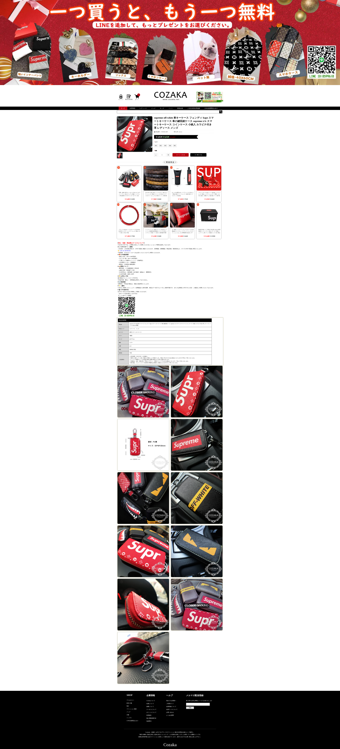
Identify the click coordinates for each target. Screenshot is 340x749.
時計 (128, 706)
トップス (129, 717)
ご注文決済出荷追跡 (193, 108)
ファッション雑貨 (132, 709)
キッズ (162, 108)
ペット (170, 108)
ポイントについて (151, 712)
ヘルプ (169, 695)
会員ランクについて (171, 709)
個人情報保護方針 (151, 718)
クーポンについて (151, 709)
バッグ (128, 712)
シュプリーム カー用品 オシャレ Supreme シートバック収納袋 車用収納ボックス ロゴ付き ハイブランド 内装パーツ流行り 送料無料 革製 (156, 231)
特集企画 (180, 108)
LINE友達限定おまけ (211, 108)
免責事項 (148, 721)
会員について (150, 703)
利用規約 (148, 715)
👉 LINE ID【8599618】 (124, 250)
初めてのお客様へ (171, 700)
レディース (143, 108)
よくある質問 (170, 715)
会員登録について (171, 706)
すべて (123, 108)
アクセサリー (130, 700)
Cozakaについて (150, 700)
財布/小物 (129, 703)
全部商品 (132, 108)
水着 (128, 715)
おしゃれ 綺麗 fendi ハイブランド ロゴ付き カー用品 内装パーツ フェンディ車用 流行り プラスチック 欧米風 (182, 194)
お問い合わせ (179, 131)
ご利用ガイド (170, 703)
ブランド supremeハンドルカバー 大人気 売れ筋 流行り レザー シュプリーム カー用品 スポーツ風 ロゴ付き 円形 (129, 231)
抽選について (150, 706)
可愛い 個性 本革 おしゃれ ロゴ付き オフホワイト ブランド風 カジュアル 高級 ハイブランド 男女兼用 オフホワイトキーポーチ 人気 (129, 194)
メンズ (153, 108)
